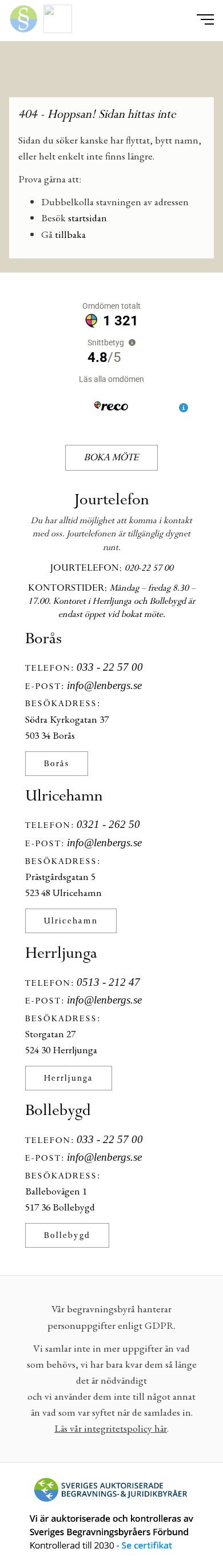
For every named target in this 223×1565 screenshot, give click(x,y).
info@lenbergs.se (104, 685)
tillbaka (70, 234)
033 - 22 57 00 (110, 667)
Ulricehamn (71, 921)
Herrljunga (68, 1078)
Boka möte (111, 457)
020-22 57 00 (149, 568)
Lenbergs (111, 74)
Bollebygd (67, 1235)
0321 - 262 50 (108, 824)
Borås (56, 763)
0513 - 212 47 (108, 982)
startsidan (87, 217)
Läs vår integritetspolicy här (110, 1428)
